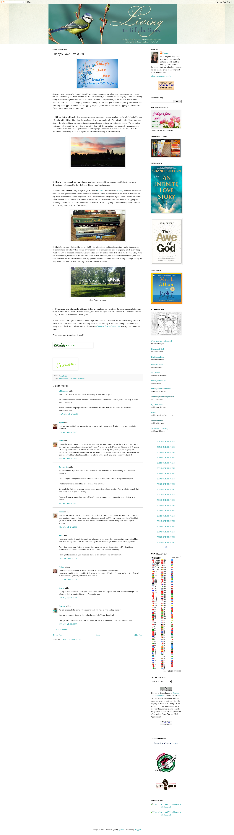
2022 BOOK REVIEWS (166, 462)
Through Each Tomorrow (160, 388)
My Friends (155, 372)
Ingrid (61, 422)
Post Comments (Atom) (72, 639)
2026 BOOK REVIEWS (166, 441)
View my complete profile (161, 76)
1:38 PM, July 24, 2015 (68, 597)
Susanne (165, 53)
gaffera (121, 829)
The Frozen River (157, 357)
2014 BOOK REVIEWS (166, 505)
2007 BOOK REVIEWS (166, 542)
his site (100, 190)
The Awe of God (157, 349)
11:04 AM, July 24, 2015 (68, 579)
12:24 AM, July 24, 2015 (68, 413)
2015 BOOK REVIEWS (166, 500)
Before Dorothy (157, 420)
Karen (61, 511)
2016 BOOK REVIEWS (166, 494)
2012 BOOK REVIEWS (166, 515)
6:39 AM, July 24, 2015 (68, 458)
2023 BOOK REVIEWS (166, 457)
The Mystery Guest (158, 380)
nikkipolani (63, 390)
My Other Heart (157, 404)
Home (98, 635)
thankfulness (81, 378)
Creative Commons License (165, 694)
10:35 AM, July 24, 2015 (68, 558)
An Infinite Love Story (159, 428)
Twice (153, 412)
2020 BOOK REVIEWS (166, 473)
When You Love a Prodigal (161, 341)
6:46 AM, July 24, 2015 (68, 503)
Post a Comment (62, 629)
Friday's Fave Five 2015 (67, 378)
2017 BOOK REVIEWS (166, 489)
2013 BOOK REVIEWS (166, 510)
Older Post (138, 635)
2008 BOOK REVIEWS (166, 537)
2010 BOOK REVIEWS (166, 526)
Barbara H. (63, 466)
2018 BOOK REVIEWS (166, 484)
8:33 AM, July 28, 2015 (68, 624)
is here (119, 190)
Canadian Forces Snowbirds (108, 326)
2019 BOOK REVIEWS (166, 478)
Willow (61, 566)
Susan (61, 535)
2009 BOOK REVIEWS (166, 531)
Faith (61, 440)
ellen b (61, 587)
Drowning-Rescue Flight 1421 (162, 396)
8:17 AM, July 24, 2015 (68, 527)
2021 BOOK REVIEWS (166, 468)
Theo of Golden (157, 364)
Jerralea (62, 606)
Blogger (138, 829)
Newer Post (57, 635)
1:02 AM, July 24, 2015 (68, 432)
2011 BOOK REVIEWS (166, 521)
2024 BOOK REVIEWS (166, 452)
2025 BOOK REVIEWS (166, 447)
